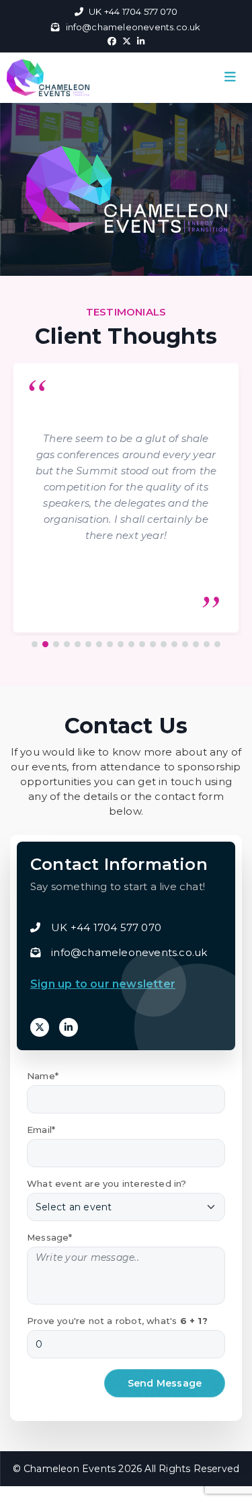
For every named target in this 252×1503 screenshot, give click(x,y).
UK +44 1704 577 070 (133, 11)
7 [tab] (99, 644)
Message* (50, 1237)
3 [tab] (56, 644)
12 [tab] (153, 644)
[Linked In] (68, 1027)
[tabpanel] (126, 501)
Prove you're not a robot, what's (117, 1320)
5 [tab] (78, 644)
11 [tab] (142, 644)
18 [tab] (217, 644)
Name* (42, 1075)
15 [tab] (185, 644)
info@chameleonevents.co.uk (133, 27)
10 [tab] (131, 644)
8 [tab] (110, 644)
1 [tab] (35, 644)
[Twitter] (39, 1027)
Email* (41, 1129)
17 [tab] (207, 644)
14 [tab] (174, 644)
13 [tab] (164, 644)
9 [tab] (121, 644)
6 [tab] (88, 644)
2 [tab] (45, 644)
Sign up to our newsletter (102, 984)
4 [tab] (67, 644)
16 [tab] (196, 644)
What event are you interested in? (107, 1183)
